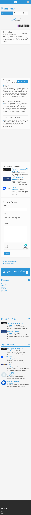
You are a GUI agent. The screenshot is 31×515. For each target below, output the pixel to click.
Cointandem (11, 365)
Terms (2, 513)
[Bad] (9, 217)
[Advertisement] (15, 61)
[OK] (13, 217)
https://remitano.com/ (11, 261)
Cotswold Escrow (17, 177)
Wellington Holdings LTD (20, 169)
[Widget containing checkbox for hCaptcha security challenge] (16, 246)
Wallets (3, 287)
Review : (6, 223)
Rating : (6, 214)
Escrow (12, 263)
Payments (4, 290)
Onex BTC (10, 373)
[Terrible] (6, 217)
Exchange (7, 263)
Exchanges (4, 284)
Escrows (3, 288)
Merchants (4, 285)
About (2, 511)
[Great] (19, 217)
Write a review (7, 13)
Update (25, 33)
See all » (3, 292)
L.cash (14, 187)
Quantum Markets (13, 381)
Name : (6, 205)
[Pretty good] (16, 217)
